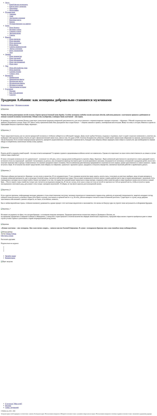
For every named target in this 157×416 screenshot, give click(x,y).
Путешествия (10, 12)
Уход (11, 52)
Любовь (8, 54)
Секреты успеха (15, 31)
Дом (6, 66)
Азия (11, 16)
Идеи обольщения (16, 60)
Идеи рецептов (14, 70)
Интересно (9, 75)
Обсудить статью (7, 236)
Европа (12, 22)
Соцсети (12, 95)
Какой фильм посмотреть (18, 4)
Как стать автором (16, 93)
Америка (12, 14)
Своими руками (15, 72)
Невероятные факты (16, 79)
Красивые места (15, 20)
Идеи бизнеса (14, 27)
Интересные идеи (7, 105)
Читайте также (10, 256)
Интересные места (16, 81)
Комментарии (10, 258)
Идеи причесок (15, 39)
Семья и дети (14, 74)
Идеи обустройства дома (18, 68)
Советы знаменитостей (17, 47)
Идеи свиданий (15, 58)
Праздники (13, 8)
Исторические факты (17, 83)
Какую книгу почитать (17, 6)
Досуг (7, 3)
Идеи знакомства (15, 56)
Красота (8, 37)
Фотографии (14, 10)
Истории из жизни (16, 85)
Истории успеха (15, 29)
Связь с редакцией (12, 407)
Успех (7, 26)
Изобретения (14, 77)
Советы (12, 35)
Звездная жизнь (15, 33)
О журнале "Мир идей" (13, 404)
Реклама (12, 91)
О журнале (9, 89)
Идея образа (13, 45)
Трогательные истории (17, 87)
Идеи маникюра (15, 43)
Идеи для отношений (17, 62)
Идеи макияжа (14, 41)
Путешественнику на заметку (20, 24)
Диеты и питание (15, 49)
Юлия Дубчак (11, 234)
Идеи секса (13, 64)
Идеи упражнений (16, 50)
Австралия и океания (17, 18)
